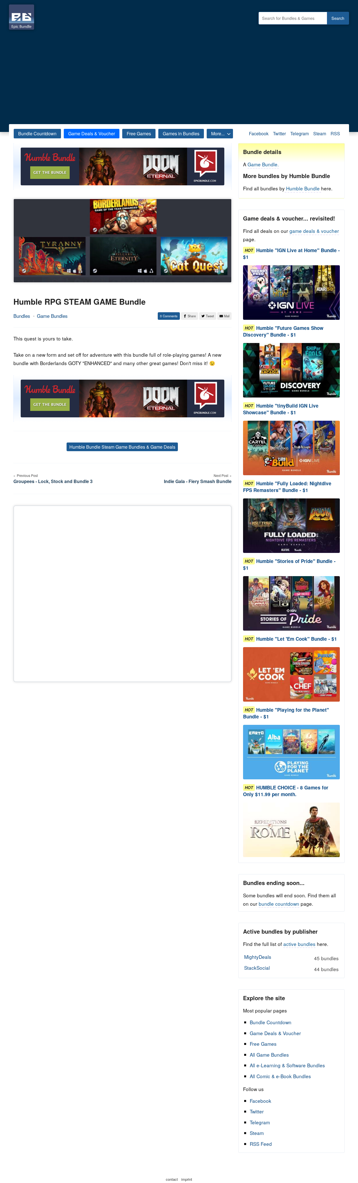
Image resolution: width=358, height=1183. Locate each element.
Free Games (139, 133)
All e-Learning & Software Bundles (287, 1065)
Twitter (279, 133)
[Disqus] (122, 593)
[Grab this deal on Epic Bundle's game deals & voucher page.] (291, 292)
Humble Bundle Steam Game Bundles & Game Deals (122, 447)
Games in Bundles (181, 133)
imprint (186, 1179)
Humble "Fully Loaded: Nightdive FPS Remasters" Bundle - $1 (287, 486)
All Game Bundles (269, 1054)
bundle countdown (279, 903)
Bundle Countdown (37, 133)
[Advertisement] (179, 75)
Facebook (258, 133)
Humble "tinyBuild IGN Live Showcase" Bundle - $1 (281, 409)
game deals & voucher (314, 230)
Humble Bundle (303, 188)
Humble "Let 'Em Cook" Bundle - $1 (296, 638)
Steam (319, 133)
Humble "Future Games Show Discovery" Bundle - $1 (283, 331)
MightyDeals (291, 957)
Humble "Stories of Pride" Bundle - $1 (289, 564)
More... (218, 133)
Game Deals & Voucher (91, 133)
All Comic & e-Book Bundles (280, 1076)
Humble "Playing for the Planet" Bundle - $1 (286, 713)
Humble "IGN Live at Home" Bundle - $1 (291, 253)
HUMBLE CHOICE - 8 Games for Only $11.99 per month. (285, 791)
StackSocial (291, 968)
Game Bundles (52, 315)
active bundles (299, 943)
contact (172, 1179)
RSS (335, 133)
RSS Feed (261, 1143)
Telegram (299, 133)
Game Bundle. (263, 164)
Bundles (21, 315)
